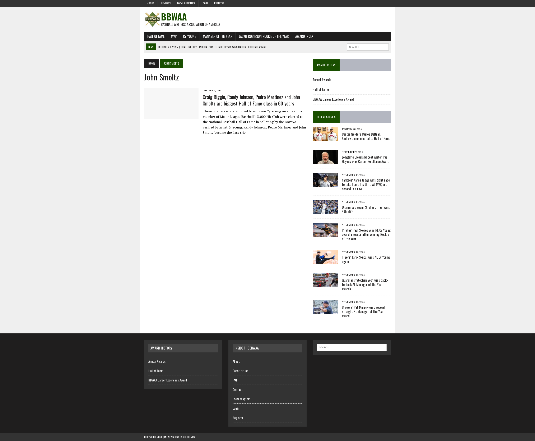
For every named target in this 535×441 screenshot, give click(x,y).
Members (166, 3)
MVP (174, 36)
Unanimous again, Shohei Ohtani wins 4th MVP (366, 209)
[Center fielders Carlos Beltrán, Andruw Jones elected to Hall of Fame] (325, 138)
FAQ (235, 380)
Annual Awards (322, 79)
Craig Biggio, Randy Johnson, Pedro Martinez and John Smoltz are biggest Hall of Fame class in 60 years (251, 100)
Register (219, 3)
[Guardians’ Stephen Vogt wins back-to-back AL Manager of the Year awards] (325, 284)
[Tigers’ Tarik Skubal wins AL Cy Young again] (325, 261)
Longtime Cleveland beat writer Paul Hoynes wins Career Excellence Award (365, 159)
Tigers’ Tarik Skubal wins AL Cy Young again (366, 259)
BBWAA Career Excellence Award (333, 99)
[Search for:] (352, 347)
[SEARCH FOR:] (368, 46)
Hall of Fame (155, 36)
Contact (238, 389)
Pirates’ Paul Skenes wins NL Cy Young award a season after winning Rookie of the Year (366, 234)
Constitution (240, 370)
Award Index (304, 36)
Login (205, 3)
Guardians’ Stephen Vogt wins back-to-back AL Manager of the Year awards (365, 284)
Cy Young (189, 36)
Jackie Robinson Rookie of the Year (264, 36)
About (150, 3)
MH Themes (189, 437)
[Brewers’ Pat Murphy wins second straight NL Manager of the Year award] (325, 311)
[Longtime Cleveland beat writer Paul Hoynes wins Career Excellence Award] (325, 161)
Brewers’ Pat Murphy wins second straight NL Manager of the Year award (363, 312)
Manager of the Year (217, 36)
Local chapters (186, 3)
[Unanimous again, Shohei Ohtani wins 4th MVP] (325, 211)
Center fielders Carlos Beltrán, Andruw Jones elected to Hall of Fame (366, 136)
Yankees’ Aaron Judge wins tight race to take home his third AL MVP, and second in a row (366, 184)
